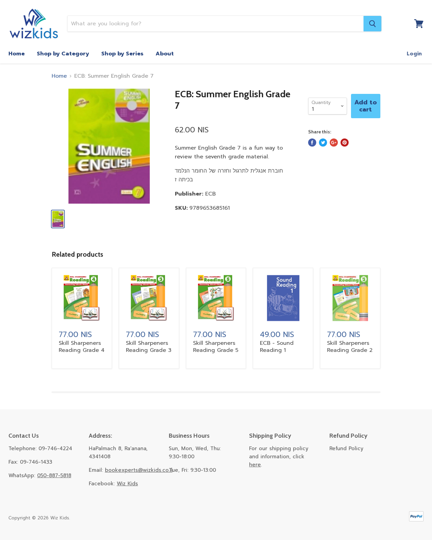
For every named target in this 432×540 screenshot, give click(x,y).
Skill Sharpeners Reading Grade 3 (148, 346)
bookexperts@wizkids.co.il (138, 470)
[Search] (372, 23)
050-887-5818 (54, 475)
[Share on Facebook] (312, 142)
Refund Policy (346, 448)
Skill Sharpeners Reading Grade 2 (350, 346)
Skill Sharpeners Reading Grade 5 (215, 346)
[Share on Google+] (334, 142)
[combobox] (215, 23)
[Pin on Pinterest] (345, 142)
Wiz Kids (127, 483)
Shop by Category (63, 54)
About (165, 54)
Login (414, 53)
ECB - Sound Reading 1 (277, 346)
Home (16, 54)
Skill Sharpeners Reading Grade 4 (82, 346)
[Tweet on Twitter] (323, 142)
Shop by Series (122, 54)
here (255, 464)
